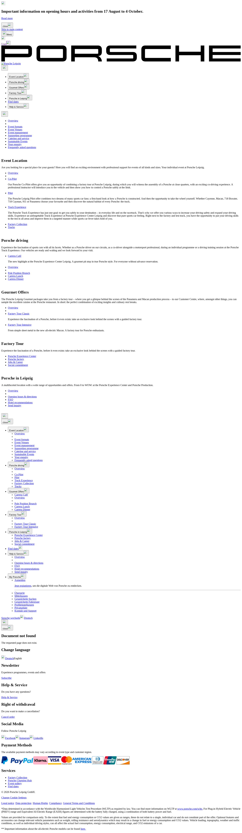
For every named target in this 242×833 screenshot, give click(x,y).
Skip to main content (12, 29)
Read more (7, 18)
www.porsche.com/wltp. (190, 808)
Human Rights (40, 803)
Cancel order (8, 717)
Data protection (23, 803)
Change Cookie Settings (14, 797)
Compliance (55, 803)
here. (83, 828)
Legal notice (7, 803)
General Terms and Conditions (79, 803)
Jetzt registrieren (22, 585)
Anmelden (19, 580)
